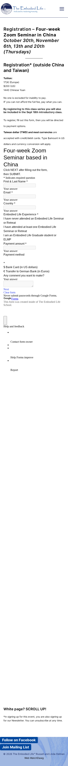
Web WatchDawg (34, 758)
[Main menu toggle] (62, 8)
